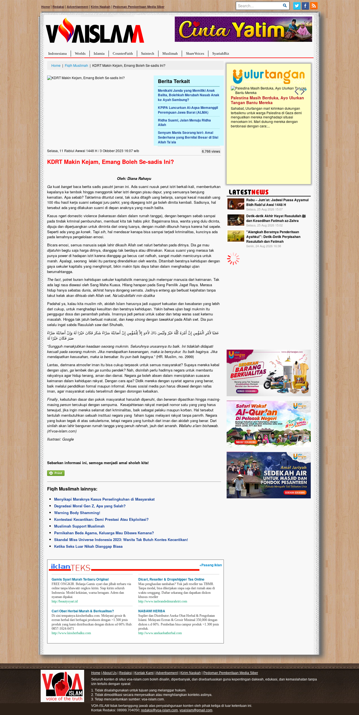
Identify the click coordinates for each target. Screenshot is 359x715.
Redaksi (58, 6)
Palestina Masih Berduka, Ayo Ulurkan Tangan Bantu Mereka (267, 100)
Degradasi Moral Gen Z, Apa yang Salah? (90, 505)
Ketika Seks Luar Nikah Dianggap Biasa (88, 546)
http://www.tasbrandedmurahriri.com (162, 601)
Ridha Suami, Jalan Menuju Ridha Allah (184, 122)
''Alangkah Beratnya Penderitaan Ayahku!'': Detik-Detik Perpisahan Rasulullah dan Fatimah (273, 236)
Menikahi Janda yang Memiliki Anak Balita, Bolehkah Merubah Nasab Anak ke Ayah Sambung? (188, 95)
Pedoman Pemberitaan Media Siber (138, 6)
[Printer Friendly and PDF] (56, 472)
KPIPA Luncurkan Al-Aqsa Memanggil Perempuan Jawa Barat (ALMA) (188, 110)
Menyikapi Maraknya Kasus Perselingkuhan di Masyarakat (104, 499)
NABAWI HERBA (151, 610)
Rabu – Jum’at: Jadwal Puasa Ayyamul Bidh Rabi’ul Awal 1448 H (277, 202)
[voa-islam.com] (94, 32)
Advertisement (77, 6)
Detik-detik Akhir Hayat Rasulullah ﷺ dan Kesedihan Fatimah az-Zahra (276, 218)
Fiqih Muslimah (76, 65)
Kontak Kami (144, 673)
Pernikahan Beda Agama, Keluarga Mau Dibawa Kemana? (104, 532)
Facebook (305, 5)
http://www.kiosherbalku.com (71, 633)
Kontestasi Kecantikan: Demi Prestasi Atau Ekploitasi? (101, 519)
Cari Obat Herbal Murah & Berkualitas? (83, 610)
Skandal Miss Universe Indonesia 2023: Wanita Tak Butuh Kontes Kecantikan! (121, 539)
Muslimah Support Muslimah (79, 526)
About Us (110, 673)
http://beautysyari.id (65, 601)
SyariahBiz (220, 53)
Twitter (297, 5)
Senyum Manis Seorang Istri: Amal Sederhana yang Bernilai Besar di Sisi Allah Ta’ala (188, 137)
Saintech (147, 53)
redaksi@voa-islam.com (159, 710)
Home (45, 6)
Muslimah (170, 53)
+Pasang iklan (210, 564)
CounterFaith (123, 53)
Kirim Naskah (101, 6)
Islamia (99, 53)
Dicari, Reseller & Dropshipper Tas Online (171, 579)
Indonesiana (57, 53)
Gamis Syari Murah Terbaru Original (80, 579)
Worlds (80, 53)
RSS (314, 5)
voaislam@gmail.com (196, 710)
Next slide (302, 91)
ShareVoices (195, 53)
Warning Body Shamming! (77, 512)
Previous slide (297, 91)
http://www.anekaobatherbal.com (160, 633)
